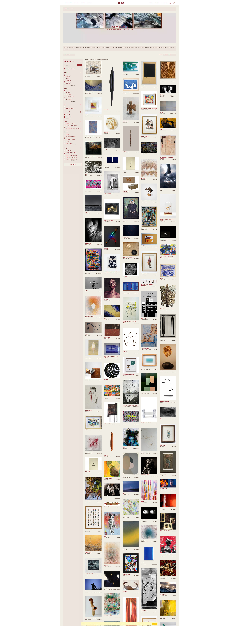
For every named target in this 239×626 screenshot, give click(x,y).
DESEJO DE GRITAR (88, 410)
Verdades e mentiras (89, 272)
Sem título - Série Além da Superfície (130, 405)
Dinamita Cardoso (107, 397)
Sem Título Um (107, 337)
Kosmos (105, 536)
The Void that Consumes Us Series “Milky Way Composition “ (111, 272)
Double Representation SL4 (109, 220)
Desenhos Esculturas (164, 401)
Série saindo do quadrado (165, 530)
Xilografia (162, 278)
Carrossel (106, 248)
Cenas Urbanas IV (89, 75)
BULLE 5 (161, 508)
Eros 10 (86, 174)
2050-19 (161, 94)
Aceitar (154, 623)
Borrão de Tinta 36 (164, 617)
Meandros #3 (106, 379)
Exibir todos (73, 85)
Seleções (76, 3)
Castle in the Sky (163, 594)
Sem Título (125, 73)
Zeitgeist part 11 (126, 219)
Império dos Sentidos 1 (108, 193)
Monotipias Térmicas (145, 452)
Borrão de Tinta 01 (108, 478)
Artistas (83, 3)
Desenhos (125, 351)
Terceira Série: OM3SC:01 (146, 422)
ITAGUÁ (142, 368)
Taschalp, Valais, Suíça (90, 92)
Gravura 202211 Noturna (90, 573)
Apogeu (161, 370)
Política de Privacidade (140, 623)
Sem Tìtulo (87, 471)
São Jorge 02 (125, 276)
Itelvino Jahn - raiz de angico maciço (149, 200)
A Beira (86, 212)
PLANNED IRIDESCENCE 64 (90, 136)
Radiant (124, 447)
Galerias (89, 3)
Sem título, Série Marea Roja (128, 374)
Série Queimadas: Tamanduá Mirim (167, 308)
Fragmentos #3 (107, 506)
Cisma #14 (106, 109)
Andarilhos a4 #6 (145, 136)
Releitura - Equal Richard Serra (92, 379)
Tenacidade (162, 189)
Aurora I (87, 429)
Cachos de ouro (107, 588)
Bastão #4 (125, 151)
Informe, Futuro (107, 423)
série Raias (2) (163, 339)
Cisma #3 (106, 455)
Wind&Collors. (144, 153)
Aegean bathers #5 (127, 91)
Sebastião (87, 500)
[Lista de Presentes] (170, 3)
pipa (86, 590)
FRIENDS (105, 496)
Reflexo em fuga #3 (89, 316)
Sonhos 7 (124, 493)
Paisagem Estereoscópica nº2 (147, 520)
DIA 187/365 (106, 299)
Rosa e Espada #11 (126, 574)
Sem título (87, 114)
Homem (161, 129)
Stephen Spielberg (145, 474)
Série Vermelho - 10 (126, 237)
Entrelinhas (87, 356)
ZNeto (86, 290)
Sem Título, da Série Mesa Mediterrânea (149, 108)
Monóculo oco (126, 191)
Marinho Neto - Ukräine (165, 577)
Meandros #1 (162, 79)
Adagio (142, 501)
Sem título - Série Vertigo (146, 228)
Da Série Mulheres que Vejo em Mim (167, 554)
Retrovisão (143, 318)
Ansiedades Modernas (145, 348)
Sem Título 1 (125, 591)
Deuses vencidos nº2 (164, 239)
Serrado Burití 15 (88, 552)
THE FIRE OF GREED (163, 488)
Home (67, 9)
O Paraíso (125, 516)
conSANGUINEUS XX (89, 452)
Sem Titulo (143, 85)
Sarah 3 (105, 149)
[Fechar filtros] (80, 61)
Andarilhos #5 (163, 445)
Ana (161, 418)
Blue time (143, 562)
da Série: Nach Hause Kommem (91, 156)
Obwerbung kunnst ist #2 (128, 422)
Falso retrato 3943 (89, 243)
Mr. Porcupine (163, 474)
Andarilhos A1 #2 (88, 530)
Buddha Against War (108, 615)
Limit (105, 318)
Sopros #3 (143, 540)
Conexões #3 (125, 121)
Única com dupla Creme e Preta (129, 257)
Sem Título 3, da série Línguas (91, 618)
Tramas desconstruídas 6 (90, 189)
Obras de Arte (68, 3)
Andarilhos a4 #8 (145, 273)
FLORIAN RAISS (88, 334)
